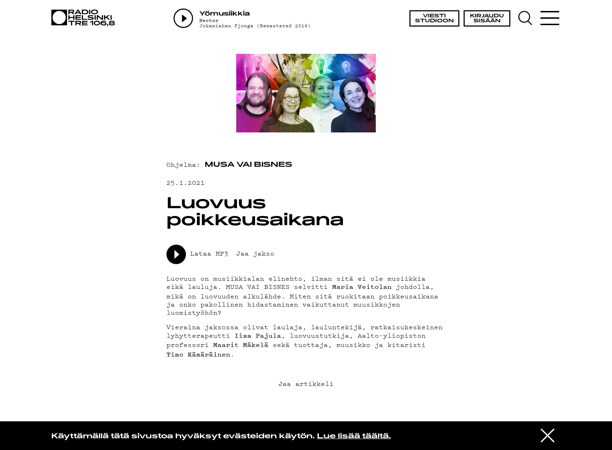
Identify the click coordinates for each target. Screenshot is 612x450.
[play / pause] (176, 254)
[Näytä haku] (528, 18)
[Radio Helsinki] (85, 18)
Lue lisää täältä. (354, 436)
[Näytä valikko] (550, 18)
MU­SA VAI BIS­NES (248, 165)
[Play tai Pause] (183, 18)
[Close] (547, 435)
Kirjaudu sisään (487, 18)
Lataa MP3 (209, 253)
